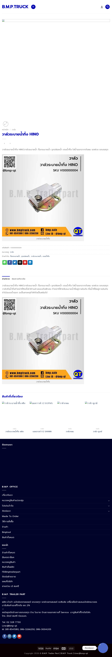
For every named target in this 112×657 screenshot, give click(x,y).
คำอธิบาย (6, 279)
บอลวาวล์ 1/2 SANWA (42, 431)
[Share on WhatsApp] (4, 262)
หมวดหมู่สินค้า (8, 562)
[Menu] (33, 7)
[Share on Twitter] (14, 262)
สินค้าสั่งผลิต (8, 567)
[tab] (6, 279)
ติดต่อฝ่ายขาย (9, 576)
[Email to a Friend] (20, 262)
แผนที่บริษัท (7, 581)
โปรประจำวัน (7, 505)
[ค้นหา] (107, 7)
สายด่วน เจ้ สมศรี (10, 586)
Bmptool (6, 532)
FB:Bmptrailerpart (11, 572)
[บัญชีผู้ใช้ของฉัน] (102, 7)
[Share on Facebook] (9, 262)
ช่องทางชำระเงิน (18, 279)
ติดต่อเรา (6, 511)
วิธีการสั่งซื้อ (8, 521)
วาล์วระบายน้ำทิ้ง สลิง (14, 431)
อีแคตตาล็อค (8, 557)
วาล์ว (14, 129)
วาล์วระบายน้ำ (36, 256)
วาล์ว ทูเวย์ (97, 431)
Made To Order (10, 516)
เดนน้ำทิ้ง (46, 256)
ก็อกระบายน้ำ (15, 256)
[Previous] (2, 420)
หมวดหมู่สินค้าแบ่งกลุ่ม (13, 500)
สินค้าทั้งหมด (8, 537)
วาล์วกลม (70, 431)
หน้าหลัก (5, 129)
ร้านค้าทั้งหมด (8, 552)
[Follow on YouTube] (19, 636)
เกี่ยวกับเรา (7, 495)
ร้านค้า (5, 527)
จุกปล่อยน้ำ (25, 256)
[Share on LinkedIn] (30, 262)
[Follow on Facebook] (4, 636)
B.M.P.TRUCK (14, 7)
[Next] (110, 420)
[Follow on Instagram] (9, 636)
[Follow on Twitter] (14, 636)
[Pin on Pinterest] (25, 262)
